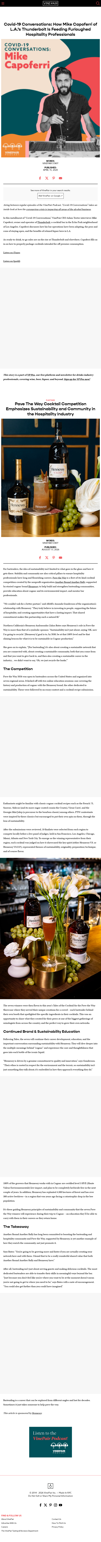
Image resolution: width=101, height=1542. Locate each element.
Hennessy (33, 586)
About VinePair (7, 1519)
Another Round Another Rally (70, 582)
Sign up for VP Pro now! (77, 379)
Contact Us (56, 1519)
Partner (50, 400)
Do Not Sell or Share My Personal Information (50, 1496)
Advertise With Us (8, 1523)
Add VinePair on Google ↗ (51, 195)
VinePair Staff (50, 163)
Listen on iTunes (11, 252)
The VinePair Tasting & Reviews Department (19, 1531)
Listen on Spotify (11, 261)
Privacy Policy (58, 1527)
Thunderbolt (43, 222)
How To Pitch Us (59, 1523)
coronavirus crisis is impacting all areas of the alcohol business (58, 209)
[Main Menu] (3, 3)
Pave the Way (59, 577)
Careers (4, 1527)
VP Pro (31, 374)
